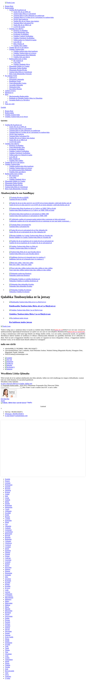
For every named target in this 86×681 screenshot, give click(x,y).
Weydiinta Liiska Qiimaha (9, 382)
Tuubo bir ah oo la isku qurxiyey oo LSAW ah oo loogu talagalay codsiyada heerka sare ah (39, 205)
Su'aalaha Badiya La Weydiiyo (19, 100)
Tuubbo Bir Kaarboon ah (17, 10)
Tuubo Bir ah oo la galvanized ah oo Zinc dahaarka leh (27, 232)
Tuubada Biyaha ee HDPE (18, 199)
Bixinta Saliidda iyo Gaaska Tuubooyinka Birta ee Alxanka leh (30, 237)
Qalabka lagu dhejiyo (16, 29)
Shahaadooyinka (14, 87)
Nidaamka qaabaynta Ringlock (19, 275)
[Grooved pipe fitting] (18, 318)
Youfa (3, 401)
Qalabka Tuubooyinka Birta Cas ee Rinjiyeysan (30, 314)
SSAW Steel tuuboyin (20, 19)
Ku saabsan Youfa (11, 76)
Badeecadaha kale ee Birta (18, 59)
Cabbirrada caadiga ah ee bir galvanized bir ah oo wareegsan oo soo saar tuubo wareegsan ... (40, 221)
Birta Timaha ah (18, 44)
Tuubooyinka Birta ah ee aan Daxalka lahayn (24, 254)
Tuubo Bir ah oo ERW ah (21, 12)
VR (6, 102)
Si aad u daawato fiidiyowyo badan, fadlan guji (16, 383)
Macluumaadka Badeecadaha (19, 96)
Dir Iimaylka (5, 399)
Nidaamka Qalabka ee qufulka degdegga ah (23, 281)
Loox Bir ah (17, 42)
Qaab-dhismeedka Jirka (21, 32)
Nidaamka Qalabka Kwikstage (19, 292)
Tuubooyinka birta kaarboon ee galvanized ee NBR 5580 (28, 216)
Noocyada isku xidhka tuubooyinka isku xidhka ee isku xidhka (30, 270)
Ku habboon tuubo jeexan (20, 322)
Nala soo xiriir (9, 104)
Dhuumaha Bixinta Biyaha (18, 70)
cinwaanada (9, 350)
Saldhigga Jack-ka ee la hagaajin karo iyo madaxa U (26, 259)
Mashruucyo (9, 92)
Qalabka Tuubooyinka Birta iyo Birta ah (22, 248)
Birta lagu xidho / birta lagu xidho (20, 264)
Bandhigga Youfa (15, 81)
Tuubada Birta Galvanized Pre (23, 23)
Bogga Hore (9, 6)
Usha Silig (16, 62)
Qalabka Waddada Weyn (21, 64)
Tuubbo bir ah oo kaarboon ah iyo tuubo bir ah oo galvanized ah (30, 243)
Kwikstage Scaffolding (21, 34)
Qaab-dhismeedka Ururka (17, 83)
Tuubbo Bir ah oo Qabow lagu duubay (26, 21)
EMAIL (7, 354)
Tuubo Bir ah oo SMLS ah (22, 25)
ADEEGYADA (10, 91)
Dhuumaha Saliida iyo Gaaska (19, 66)
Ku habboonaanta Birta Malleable (24, 55)
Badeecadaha (9, 8)
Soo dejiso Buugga (15, 89)
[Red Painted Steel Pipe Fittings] (25, 310)
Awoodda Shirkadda (16, 85)
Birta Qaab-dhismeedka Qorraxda (20, 74)
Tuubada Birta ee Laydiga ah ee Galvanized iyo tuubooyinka (33, 17)
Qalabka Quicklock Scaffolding (23, 38)
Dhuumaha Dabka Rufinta (18, 68)
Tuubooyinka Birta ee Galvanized (24, 14)
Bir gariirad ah (18, 61)
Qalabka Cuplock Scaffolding (23, 36)
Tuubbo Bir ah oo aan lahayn (19, 47)
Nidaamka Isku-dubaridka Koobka (20, 286)
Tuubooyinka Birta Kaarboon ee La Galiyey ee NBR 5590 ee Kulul (31, 210)
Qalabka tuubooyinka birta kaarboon (25, 51)
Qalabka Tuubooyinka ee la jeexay (24, 53)
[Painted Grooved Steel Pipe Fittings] (27, 302)
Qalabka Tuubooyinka (16, 49)
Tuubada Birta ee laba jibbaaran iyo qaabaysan (28, 15)
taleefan (7, 348)
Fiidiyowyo (13, 77)
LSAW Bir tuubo (19, 27)
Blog (6, 94)
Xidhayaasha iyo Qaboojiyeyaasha (24, 40)
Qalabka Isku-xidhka (20, 45)
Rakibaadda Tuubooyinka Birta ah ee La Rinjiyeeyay (32, 306)
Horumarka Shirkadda (16, 79)
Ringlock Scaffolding (20, 30)
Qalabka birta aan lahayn (21, 57)
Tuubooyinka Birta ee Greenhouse (20, 72)
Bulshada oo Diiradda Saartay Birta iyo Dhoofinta (25, 98)
